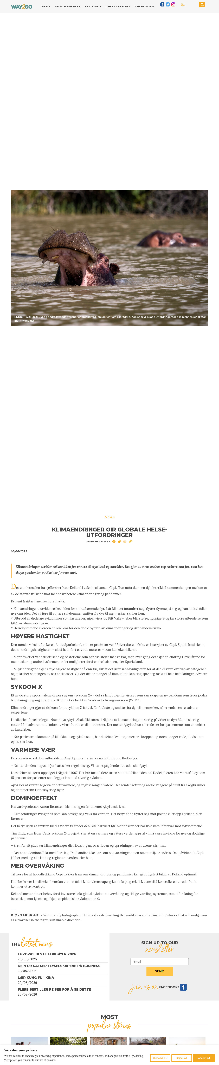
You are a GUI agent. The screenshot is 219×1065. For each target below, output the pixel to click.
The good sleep (118, 6)
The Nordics (144, 6)
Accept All (204, 1057)
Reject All (181, 1057)
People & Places (67, 6)
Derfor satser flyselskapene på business (59, 966)
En (183, 4)
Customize (159, 1057)
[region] (109, 1055)
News (46, 6)
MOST (109, 1017)
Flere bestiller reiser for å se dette (54, 989)
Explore (91, 6)
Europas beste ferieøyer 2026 (47, 954)
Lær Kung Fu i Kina (36, 978)
